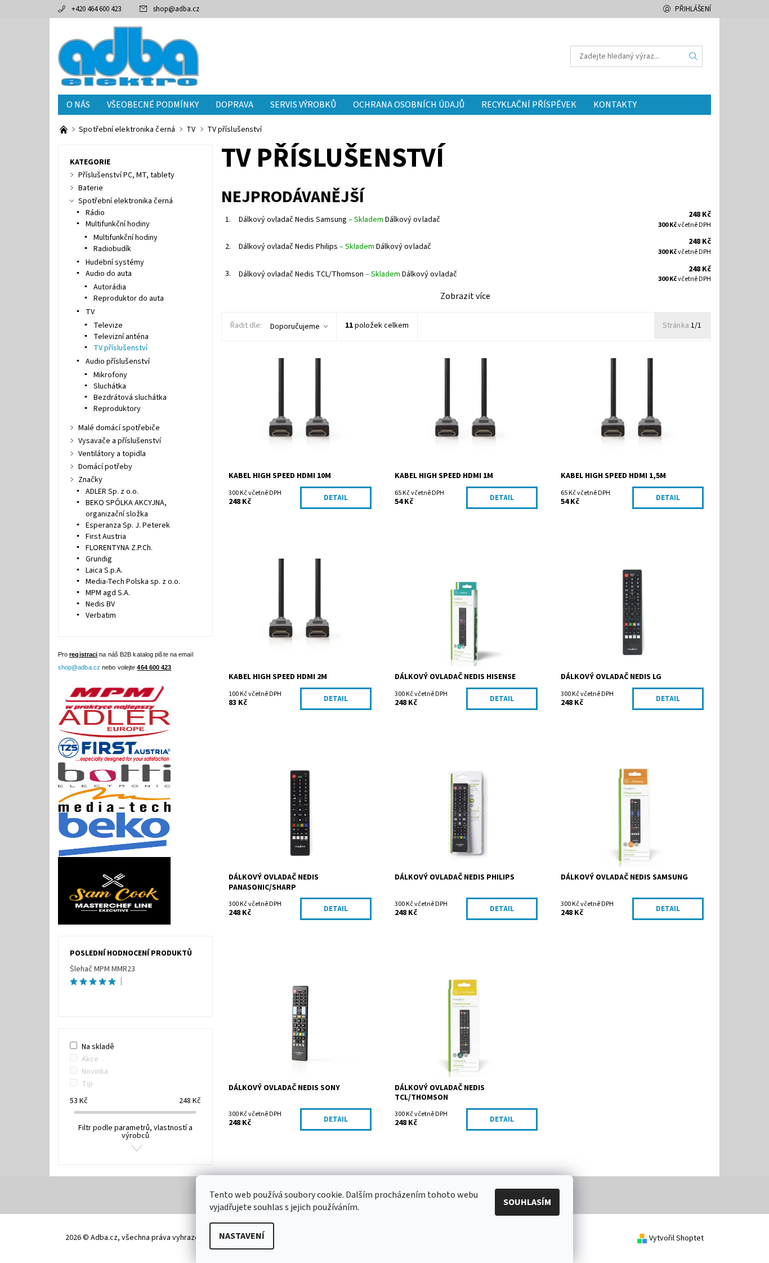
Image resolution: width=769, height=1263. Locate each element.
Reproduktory (117, 408)
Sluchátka (109, 386)
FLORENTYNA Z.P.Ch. (119, 548)
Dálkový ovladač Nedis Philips (306, 246)
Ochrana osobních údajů (408, 105)
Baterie (90, 188)
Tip (87, 1084)
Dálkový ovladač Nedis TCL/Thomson (319, 274)
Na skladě (98, 1046)
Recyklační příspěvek (528, 105)
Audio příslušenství (118, 361)
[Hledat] (694, 56)
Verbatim (101, 615)
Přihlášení (693, 9)
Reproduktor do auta (128, 298)
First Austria (106, 536)
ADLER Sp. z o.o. (112, 491)
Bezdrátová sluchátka (130, 397)
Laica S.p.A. (104, 570)
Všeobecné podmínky (153, 105)
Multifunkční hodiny (118, 224)
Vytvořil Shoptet (676, 1238)
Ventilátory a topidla (112, 453)
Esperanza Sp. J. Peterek (128, 525)
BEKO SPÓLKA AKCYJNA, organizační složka (126, 508)
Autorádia (109, 287)
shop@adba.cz (176, 9)
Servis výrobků (303, 105)
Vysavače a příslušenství (119, 441)
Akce (90, 1059)
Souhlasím (527, 1202)
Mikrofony (110, 375)
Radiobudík (112, 249)
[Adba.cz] (128, 56)
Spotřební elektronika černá (125, 201)
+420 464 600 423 (96, 9)
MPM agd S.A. (108, 593)
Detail (336, 498)
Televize (108, 325)
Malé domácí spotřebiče (119, 428)
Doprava (234, 105)
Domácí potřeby (105, 466)
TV (90, 312)
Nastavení (242, 1236)
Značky (90, 479)
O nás (78, 105)
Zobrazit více (465, 296)
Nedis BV (100, 604)
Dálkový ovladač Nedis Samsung (311, 219)
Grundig (99, 559)
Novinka (95, 1071)
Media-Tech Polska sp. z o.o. (133, 581)
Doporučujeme (295, 326)
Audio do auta (109, 273)
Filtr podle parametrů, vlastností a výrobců (135, 1131)
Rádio (95, 212)
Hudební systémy (115, 262)
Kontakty (615, 105)
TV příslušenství (120, 348)
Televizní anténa (121, 336)
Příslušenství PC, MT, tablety (126, 175)
